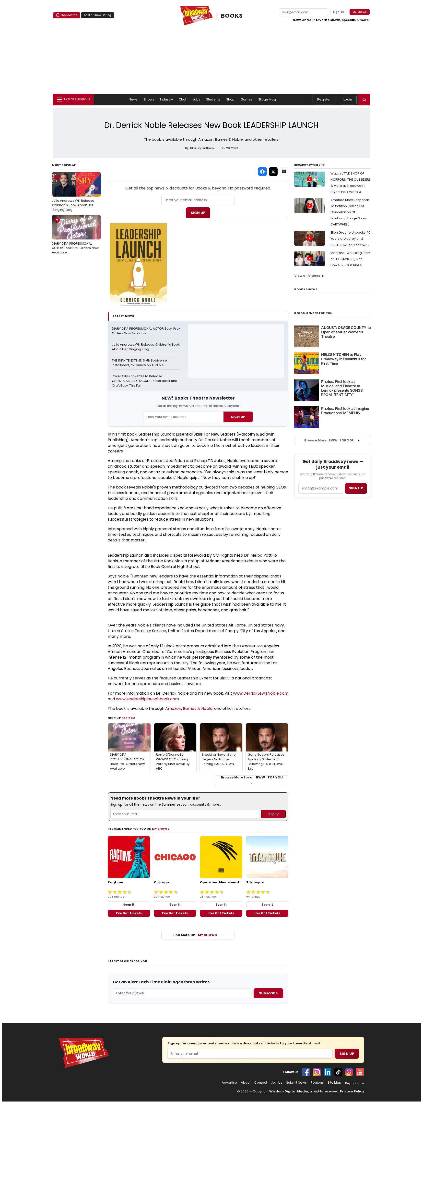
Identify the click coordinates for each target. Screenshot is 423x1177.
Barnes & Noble (197, 708)
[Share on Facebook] (262, 171)
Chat (183, 99)
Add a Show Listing (97, 15)
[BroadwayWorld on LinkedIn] (327, 1072)
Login (347, 99)
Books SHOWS (305, 289)
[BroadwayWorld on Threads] (349, 1072)
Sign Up (198, 212)
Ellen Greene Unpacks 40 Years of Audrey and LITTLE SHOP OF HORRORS (350, 238)
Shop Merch (68, 15)
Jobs (196, 99)
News (133, 99)
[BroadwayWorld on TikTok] (338, 1072)
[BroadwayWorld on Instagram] (316, 1072)
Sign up (356, 488)
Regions (317, 1082)
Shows (148, 99)
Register (324, 99)
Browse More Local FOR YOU (252, 777)
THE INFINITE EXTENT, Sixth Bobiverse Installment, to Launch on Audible (140, 362)
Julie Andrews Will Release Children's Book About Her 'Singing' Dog (73, 193)
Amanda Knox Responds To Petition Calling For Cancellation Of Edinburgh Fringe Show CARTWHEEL (350, 212)
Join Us (276, 1082)
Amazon (173, 708)
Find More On (195, 935)
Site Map (334, 1082)
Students (213, 99)
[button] (364, 99)
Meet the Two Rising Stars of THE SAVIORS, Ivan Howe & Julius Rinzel (350, 258)
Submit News (296, 1082)
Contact (260, 1082)
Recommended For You (313, 313)
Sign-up (339, 12)
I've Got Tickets (129, 913)
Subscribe (268, 993)
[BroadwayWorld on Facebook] (306, 1072)
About (245, 1082)
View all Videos (307, 275)
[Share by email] (284, 171)
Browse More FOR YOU (329, 440)
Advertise (229, 1082)
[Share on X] (273, 171)
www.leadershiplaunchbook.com (147, 699)
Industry (166, 99)
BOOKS (232, 16)
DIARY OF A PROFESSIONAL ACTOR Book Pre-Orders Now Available (75, 236)
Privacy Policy (352, 1091)
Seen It (128, 904)
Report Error (354, 1083)
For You (128, 718)
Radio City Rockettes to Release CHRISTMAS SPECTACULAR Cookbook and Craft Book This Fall (145, 381)
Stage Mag (267, 99)
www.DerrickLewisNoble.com (260, 693)
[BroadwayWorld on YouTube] (359, 1072)
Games (247, 99)
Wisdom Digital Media (288, 1091)
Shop (230, 99)
